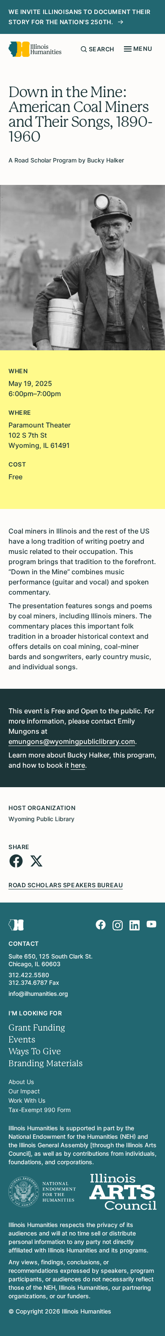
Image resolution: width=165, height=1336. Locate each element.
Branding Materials (45, 1063)
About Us (21, 1081)
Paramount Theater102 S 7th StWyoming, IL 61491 (39, 435)
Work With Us (26, 1100)
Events (22, 1040)
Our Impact (24, 1091)
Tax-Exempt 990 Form (39, 1109)
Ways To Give (34, 1052)
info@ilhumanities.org (38, 993)
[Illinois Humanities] (34, 49)
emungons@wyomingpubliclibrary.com (71, 741)
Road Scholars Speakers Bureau (65, 885)
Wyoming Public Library (41, 818)
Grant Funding (36, 1028)
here (78, 765)
